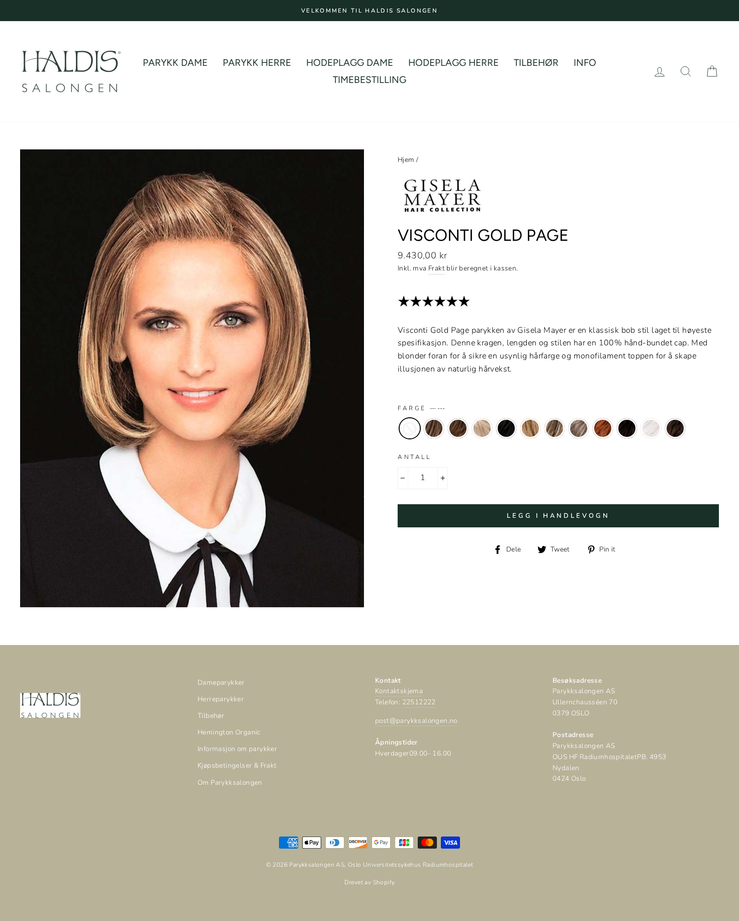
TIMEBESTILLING (369, 79)
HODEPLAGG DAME (349, 62)
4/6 (627, 428)
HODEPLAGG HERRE (453, 62)
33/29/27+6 (603, 428)
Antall (414, 457)
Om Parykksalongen (230, 782)
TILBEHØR (536, 62)
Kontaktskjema (399, 691)
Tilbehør (211, 715)
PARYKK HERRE (257, 62)
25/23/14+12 (554, 428)
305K (579, 428)
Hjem (406, 159)
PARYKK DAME (175, 62)
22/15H (530, 428)
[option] (369, 10)
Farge (421, 408)
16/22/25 (482, 428)
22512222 (419, 702)
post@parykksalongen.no (416, 720)
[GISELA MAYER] (442, 219)
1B (506, 428)
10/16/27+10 (434, 428)
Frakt (436, 268)
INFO (585, 62)
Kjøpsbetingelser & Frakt (237, 765)
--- (410, 428)
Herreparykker (221, 699)
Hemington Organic (229, 732)
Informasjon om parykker (237, 749)
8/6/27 (675, 428)
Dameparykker (221, 682)
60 (651, 428)
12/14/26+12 (458, 428)
